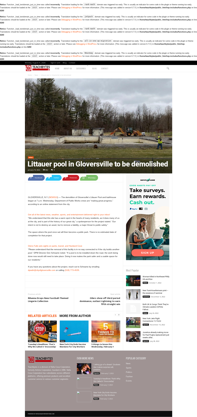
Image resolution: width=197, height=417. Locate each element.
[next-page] (118, 315)
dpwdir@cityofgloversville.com (41, 270)
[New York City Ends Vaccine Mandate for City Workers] (74, 331)
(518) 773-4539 (72, 270)
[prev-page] (115, 315)
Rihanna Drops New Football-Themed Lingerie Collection (48, 299)
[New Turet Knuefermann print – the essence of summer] (133, 294)
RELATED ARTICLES (42, 316)
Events (129, 381)
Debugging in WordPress (71, 7)
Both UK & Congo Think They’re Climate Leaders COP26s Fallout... (155, 307)
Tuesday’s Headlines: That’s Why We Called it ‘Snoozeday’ (42, 345)
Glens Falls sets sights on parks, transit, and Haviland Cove (55, 246)
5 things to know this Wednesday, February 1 (102, 345)
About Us (68, 68)
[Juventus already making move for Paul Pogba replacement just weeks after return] (133, 336)
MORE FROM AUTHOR (75, 316)
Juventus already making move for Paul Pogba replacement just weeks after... (156, 335)
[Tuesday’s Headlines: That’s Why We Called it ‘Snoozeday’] (42, 331)
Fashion (146, 297)
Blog (64, 63)
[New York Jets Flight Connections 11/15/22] (133, 322)
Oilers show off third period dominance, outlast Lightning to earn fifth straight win (100, 301)
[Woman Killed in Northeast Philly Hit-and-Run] (133, 280)
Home (57, 68)
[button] (168, 68)
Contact (72, 63)
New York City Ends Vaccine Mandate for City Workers (73, 345)
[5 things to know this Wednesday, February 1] (105, 331)
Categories (81, 68)
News (36, 75)
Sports (145, 325)
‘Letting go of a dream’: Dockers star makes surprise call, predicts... (106, 367)
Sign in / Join (55, 63)
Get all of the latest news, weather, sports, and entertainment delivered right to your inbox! (69, 214)
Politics (129, 372)
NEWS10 (53, 197)
